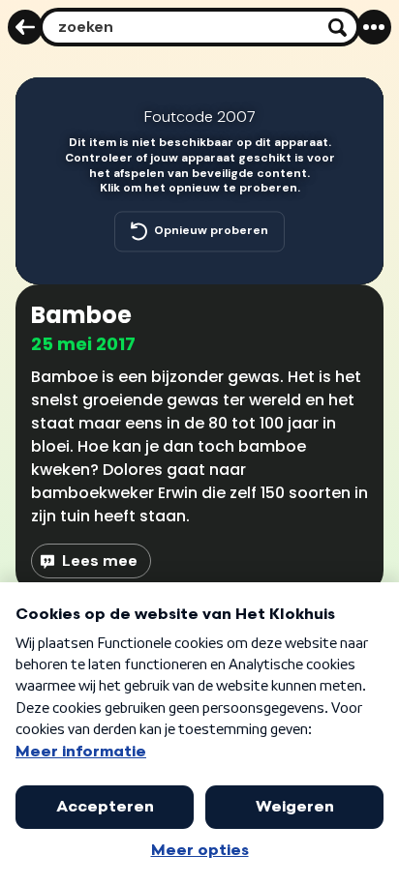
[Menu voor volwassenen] (373, 27)
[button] (356, 104)
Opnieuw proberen (211, 231)
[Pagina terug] (25, 27)
